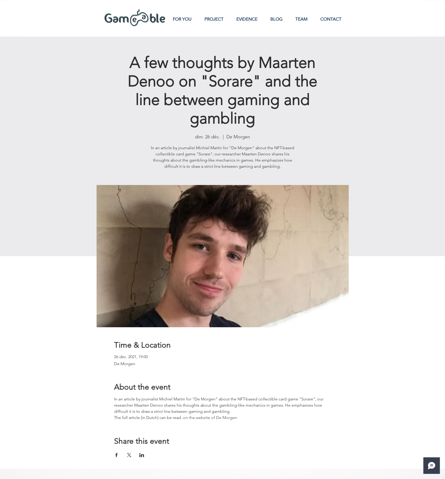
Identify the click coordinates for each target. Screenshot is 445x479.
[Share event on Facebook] (116, 455)
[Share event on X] (129, 455)
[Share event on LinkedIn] (141, 455)
